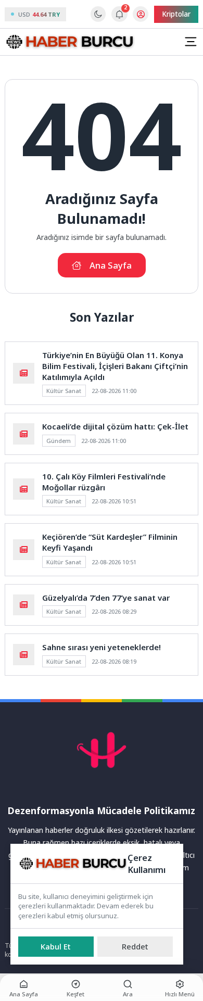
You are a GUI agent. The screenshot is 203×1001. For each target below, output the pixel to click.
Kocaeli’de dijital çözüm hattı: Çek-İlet (115, 426)
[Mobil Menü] (190, 41)
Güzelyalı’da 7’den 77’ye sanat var (106, 597)
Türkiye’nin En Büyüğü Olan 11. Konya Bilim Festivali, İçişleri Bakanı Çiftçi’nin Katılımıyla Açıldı (115, 366)
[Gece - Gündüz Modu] (98, 19)
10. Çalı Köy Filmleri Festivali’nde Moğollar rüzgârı (104, 481)
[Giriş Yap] (140, 14)
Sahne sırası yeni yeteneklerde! (101, 647)
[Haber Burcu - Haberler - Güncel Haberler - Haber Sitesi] (70, 42)
